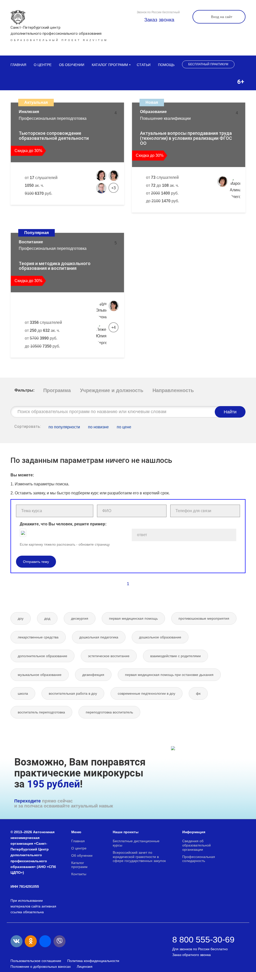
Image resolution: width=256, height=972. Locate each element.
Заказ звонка (158, 20)
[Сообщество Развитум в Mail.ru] (45, 941)
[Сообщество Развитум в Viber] (60, 941)
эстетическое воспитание (109, 656)
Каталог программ (110, 65)
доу (21, 618)
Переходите (27, 800)
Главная (18, 65)
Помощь (166, 65)
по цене (124, 427)
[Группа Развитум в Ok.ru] (31, 941)
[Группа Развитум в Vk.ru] (16, 941)
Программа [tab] (57, 390)
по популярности (64, 427)
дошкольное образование (160, 637)
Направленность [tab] (173, 390)
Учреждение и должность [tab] (111, 390)
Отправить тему (36, 562)
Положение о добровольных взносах (40, 966)
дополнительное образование (42, 656)
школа (23, 693)
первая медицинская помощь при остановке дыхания (169, 675)
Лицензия (84, 966)
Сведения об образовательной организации (196, 845)
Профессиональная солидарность (198, 859)
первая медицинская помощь (133, 618)
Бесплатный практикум (208, 64)
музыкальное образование (40, 675)
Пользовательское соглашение (35, 961)
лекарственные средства (38, 637)
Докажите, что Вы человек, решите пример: (63, 524)
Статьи (143, 65)
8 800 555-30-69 (203, 939)
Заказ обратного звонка (191, 955)
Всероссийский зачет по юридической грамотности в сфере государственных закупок (139, 856)
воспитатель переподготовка (41, 712)
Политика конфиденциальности (93, 961)
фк (198, 693)
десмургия (79, 618)
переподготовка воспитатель (109, 712)
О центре (43, 65)
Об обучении (71, 65)
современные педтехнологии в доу (146, 693)
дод (47, 618)
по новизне (98, 427)
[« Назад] (117, 583)
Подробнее (101, 210)
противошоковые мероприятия (203, 618)
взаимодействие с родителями (175, 656)
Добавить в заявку (38, 210)
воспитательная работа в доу (73, 693)
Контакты (78, 874)
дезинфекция (93, 675)
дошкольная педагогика (98, 637)
